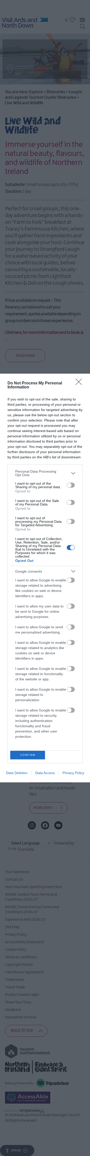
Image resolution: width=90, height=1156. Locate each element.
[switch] (71, 485)
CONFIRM (27, 755)
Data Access (45, 773)
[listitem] (45, 473)
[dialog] (45, 578)
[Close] (80, 383)
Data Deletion (17, 773)
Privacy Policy (73, 773)
